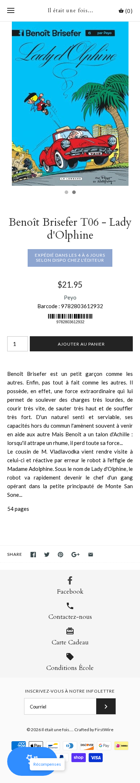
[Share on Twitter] (47, 554)
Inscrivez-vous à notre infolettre (70, 691)
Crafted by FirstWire (93, 729)
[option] (70, 104)
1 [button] (66, 193)
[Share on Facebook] (33, 554)
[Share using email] (90, 554)
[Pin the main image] (60, 554)
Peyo (70, 297)
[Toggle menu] (11, 11)
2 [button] (73, 193)
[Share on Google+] (75, 554)
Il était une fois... (57, 729)
